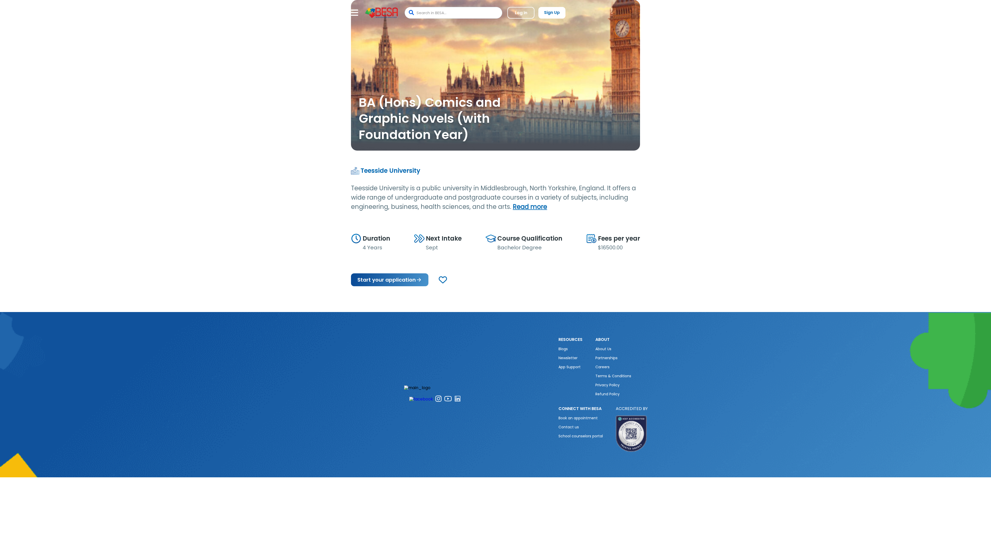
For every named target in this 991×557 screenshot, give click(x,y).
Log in (521, 13)
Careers (602, 367)
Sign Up (552, 12)
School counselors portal (580, 436)
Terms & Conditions (613, 376)
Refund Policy (607, 394)
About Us (603, 348)
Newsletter (568, 358)
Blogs (563, 348)
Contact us (568, 427)
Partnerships (606, 358)
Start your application (386, 279)
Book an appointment (578, 418)
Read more (530, 206)
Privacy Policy (607, 385)
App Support (569, 367)
